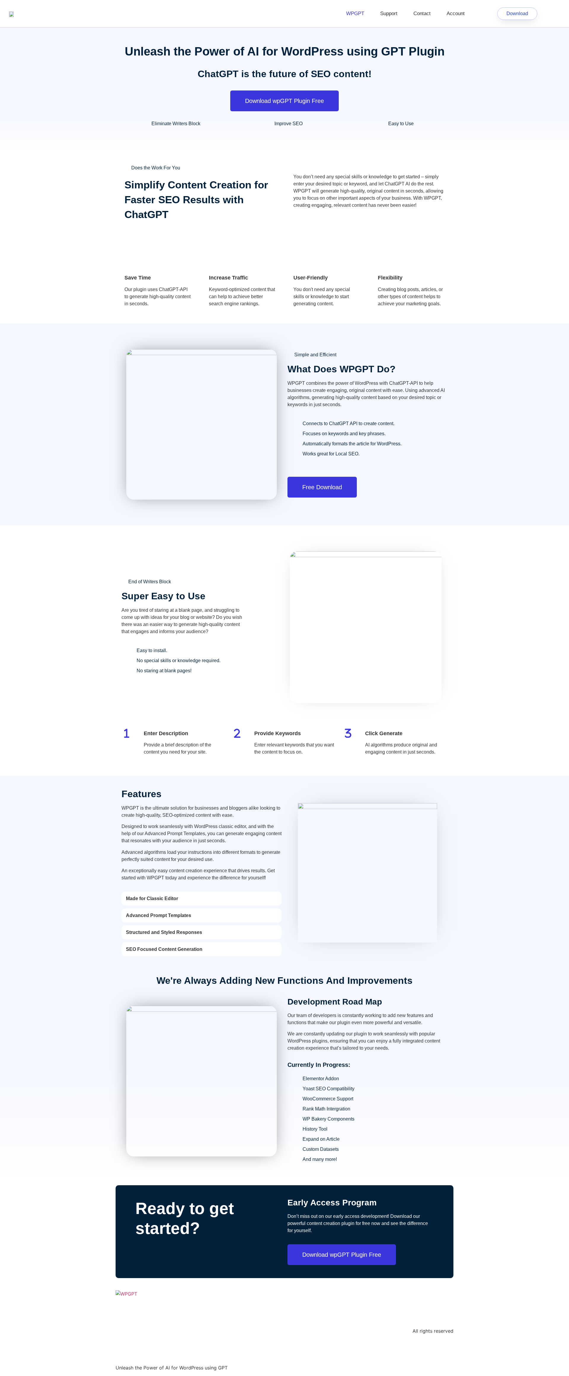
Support (388, 13)
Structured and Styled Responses (164, 932)
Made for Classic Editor (152, 898)
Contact (422, 13)
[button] (202, 898)
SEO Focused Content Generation (164, 949)
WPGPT (355, 13)
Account (456, 13)
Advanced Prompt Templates (158, 915)
